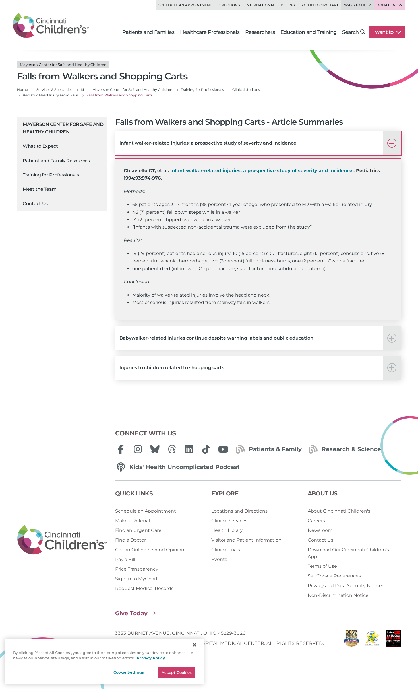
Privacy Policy (151, 658)
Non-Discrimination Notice (338, 595)
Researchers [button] (260, 32)
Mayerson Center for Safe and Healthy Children (63, 128)
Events (219, 559)
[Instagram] (138, 449)
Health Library (227, 530)
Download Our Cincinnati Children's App (348, 553)
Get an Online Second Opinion (149, 549)
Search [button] (350, 32)
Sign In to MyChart (136, 578)
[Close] (194, 645)
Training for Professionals (51, 175)
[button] (258, 143)
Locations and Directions (239, 511)
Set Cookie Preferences (334, 576)
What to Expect (40, 146)
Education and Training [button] (308, 32)
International (260, 5)
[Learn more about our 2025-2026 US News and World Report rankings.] (351, 640)
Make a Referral (132, 520)
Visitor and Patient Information (246, 540)
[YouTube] (223, 449)
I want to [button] (383, 32)
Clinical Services (229, 520)
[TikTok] (206, 449)
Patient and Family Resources (56, 160)
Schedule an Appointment (185, 5)
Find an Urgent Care (138, 530)
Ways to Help (357, 5)
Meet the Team (40, 189)
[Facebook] (121, 449)
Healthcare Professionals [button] (209, 32)
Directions (229, 5)
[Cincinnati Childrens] (62, 540)
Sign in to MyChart (319, 5)
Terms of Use (322, 566)
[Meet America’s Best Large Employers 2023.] (393, 640)
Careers (316, 520)
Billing (288, 5)
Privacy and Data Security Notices (346, 585)
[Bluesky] (155, 449)
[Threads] (172, 449)
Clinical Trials (225, 549)
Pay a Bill (125, 559)
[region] (104, 661)
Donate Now (389, 5)
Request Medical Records (144, 588)
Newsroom (320, 530)
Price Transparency (136, 569)
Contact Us (35, 203)
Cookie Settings (128, 672)
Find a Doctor (130, 540)
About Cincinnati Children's (339, 511)
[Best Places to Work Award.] (372, 640)
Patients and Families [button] (148, 32)
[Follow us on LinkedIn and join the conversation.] (189, 449)
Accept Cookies (177, 672)
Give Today (131, 613)
